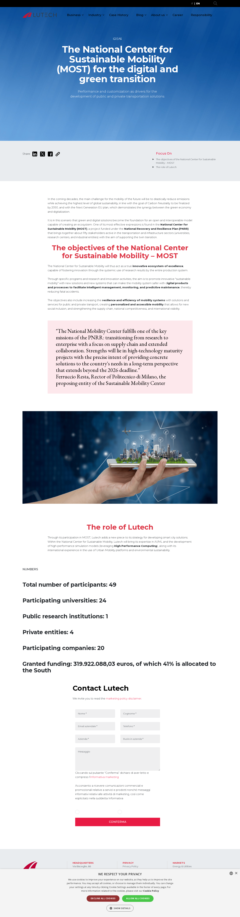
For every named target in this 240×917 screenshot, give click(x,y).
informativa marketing (104, 777)
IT (192, 3)
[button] (120, 908)
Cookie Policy (151, 890)
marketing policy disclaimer (123, 698)
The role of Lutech (166, 167)
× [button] (236, 873)
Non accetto (129, 812)
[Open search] (215, 3)
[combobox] (231, 873)
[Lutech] (39, 15)
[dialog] (120, 893)
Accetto (85, 812)
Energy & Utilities (182, 866)
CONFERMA (117, 822)
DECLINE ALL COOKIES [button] (103, 898)
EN (198, 3)
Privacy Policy (130, 866)
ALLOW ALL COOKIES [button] (138, 898)
